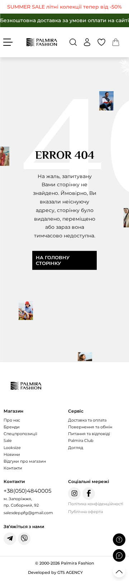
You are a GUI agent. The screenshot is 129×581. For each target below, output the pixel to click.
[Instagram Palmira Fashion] (74, 493)
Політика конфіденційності (95, 503)
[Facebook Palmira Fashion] (88, 493)
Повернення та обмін (90, 426)
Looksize (12, 447)
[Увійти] (87, 42)
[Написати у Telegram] (10, 538)
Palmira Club (80, 440)
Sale (8, 440)
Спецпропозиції (20, 433)
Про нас (12, 420)
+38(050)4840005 (27, 490)
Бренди (12, 426)
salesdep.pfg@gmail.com (28, 512)
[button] (73, 42)
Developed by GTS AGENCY (55, 572)
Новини (12, 454)
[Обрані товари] (101, 42)
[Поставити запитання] (119, 539)
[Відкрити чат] (119, 555)
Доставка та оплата (87, 420)
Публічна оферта (85, 511)
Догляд (75, 447)
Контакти (13, 468)
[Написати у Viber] (24, 538)
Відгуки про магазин (25, 461)
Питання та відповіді (89, 433)
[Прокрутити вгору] (119, 571)
